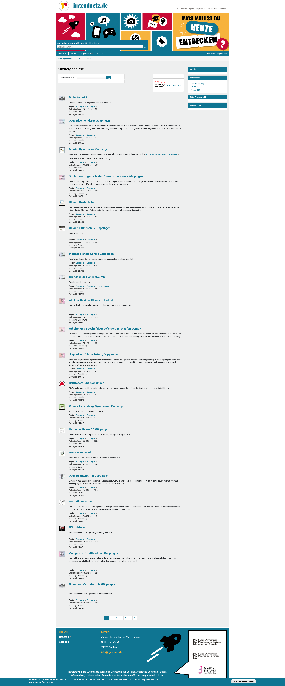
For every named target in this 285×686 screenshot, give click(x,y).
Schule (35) (195, 90)
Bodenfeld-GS (78, 97)
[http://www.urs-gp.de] (62, 203)
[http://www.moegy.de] (62, 150)
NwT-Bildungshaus (81, 501)
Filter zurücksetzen (174, 86)
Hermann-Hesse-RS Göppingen (89, 429)
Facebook (64, 641)
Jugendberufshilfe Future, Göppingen (93, 354)
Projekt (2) (195, 87)
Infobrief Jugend (187, 9)
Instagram (64, 636)
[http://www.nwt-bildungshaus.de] (62, 502)
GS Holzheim (77, 527)
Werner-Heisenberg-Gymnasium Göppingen (97, 406)
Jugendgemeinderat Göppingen (89, 120)
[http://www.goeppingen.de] (62, 121)
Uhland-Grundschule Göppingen (89, 228)
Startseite (62, 54)
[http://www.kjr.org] (62, 476)
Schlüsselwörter (67, 78)
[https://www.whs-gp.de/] (62, 254)
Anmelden (211, 54)
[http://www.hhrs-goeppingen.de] (62, 430)
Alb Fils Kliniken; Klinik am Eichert (91, 300)
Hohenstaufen (103, 286)
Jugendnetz (85, 54)
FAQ (177, 9)
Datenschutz (213, 9)
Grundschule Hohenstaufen (87, 277)
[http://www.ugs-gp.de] (62, 228)
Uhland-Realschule (81, 202)
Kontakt (223, 9)
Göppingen (80, 107)
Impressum (201, 9)
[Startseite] (65, 6)
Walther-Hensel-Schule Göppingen (91, 254)
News (73, 54)
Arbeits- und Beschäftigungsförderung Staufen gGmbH (105, 328)
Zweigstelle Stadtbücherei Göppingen (93, 553)
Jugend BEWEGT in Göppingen (89, 475)
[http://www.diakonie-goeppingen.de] (62, 177)
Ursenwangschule (80, 452)
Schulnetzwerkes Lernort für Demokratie (162, 154)
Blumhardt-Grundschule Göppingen (92, 584)
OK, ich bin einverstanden (243, 681)
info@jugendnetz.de (112, 652)
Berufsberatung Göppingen (86, 383)
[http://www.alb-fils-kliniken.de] (62, 301)
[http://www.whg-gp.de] (62, 407)
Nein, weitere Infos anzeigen (40, 682)
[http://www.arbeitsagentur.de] (62, 383)
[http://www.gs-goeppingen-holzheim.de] (62, 528)
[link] (168, 76)
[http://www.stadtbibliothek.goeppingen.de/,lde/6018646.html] (62, 554)
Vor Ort (100, 54)
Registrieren (222, 54)
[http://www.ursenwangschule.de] (62, 453)
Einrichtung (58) (197, 84)
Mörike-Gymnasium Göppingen (89, 149)
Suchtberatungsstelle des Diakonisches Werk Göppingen (106, 176)
